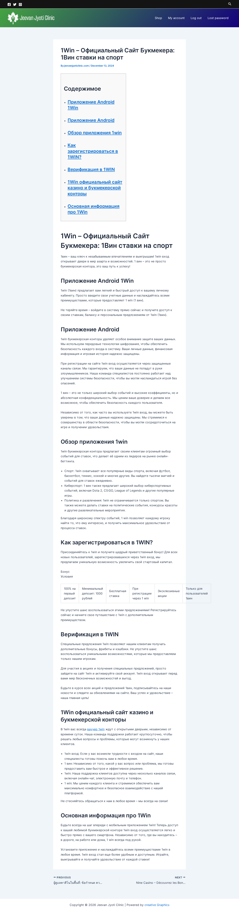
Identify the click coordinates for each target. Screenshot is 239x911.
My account (176, 18)
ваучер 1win (96, 729)
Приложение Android (91, 120)
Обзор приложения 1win (95, 132)
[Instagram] (20, 4)
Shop (158, 18)
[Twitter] (14, 4)
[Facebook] (9, 4)
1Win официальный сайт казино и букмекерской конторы (95, 187)
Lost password (218, 18)
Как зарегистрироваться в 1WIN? (93, 150)
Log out (196, 18)
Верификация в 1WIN (91, 169)
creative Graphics (157, 905)
